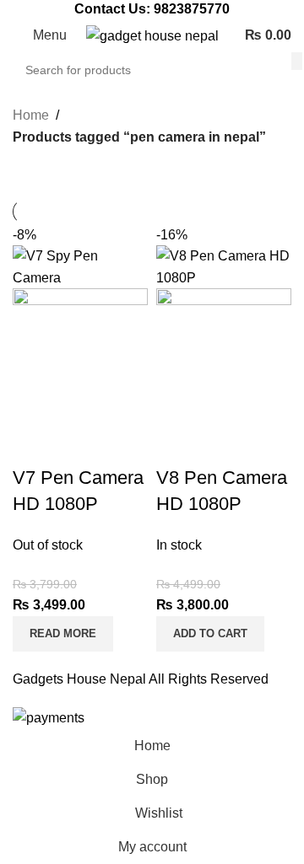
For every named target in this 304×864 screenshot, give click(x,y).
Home (31, 115)
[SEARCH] (296, 60)
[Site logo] (152, 35)
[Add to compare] (34, 444)
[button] (210, 634)
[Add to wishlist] (125, 444)
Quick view (79, 444)
